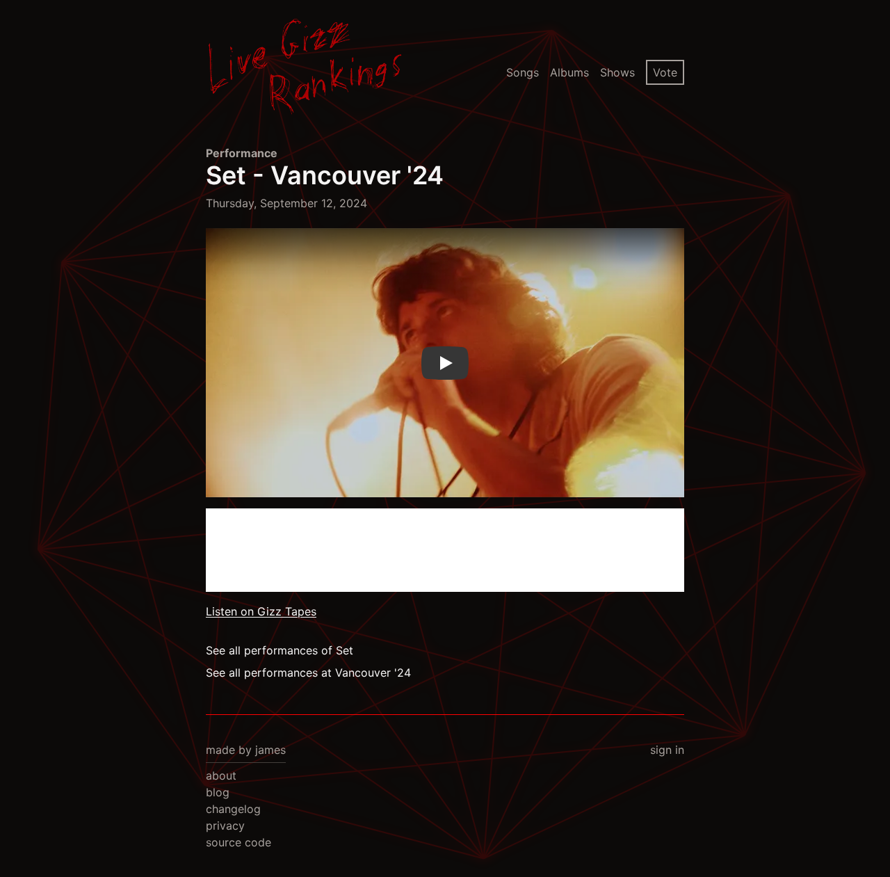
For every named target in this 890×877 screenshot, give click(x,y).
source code (238, 842)
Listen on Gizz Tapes (261, 611)
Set (226, 175)
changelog (233, 809)
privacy (225, 825)
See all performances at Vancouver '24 (308, 672)
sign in (667, 750)
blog (217, 792)
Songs (522, 72)
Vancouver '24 (357, 175)
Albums (569, 72)
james (270, 750)
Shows (617, 72)
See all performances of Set (279, 650)
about (221, 775)
